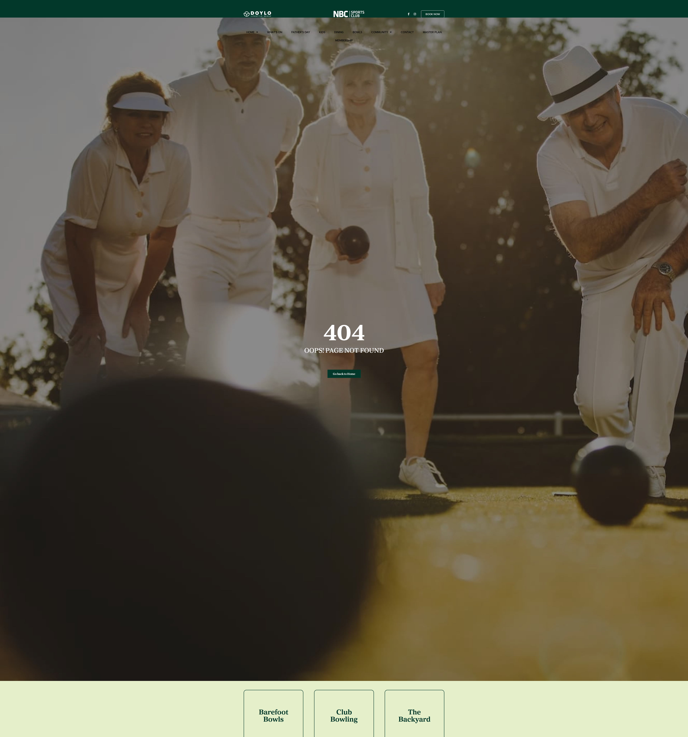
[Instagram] (414, 14)
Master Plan (432, 32)
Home (250, 32)
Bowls (357, 32)
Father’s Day (300, 32)
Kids (322, 32)
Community (379, 32)
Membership (344, 40)
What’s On (274, 32)
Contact (407, 32)
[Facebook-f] (408, 14)
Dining (338, 32)
